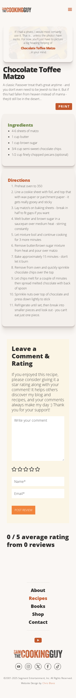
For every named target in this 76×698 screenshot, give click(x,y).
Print (64, 106)
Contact (38, 621)
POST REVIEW (23, 510)
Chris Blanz (48, 683)
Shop (38, 613)
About (38, 590)
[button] (70, 10)
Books (38, 605)
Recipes (38, 598)
